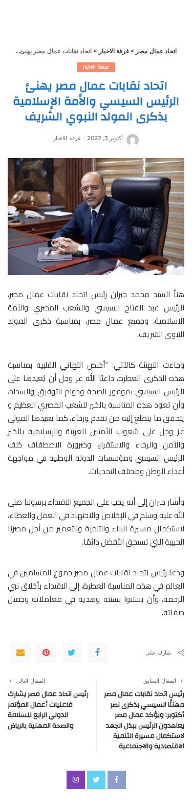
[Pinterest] (46, 652)
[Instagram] (76, 780)
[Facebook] (97, 652)
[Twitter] (71, 652)
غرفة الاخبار (96, 67)
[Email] (20, 652)
